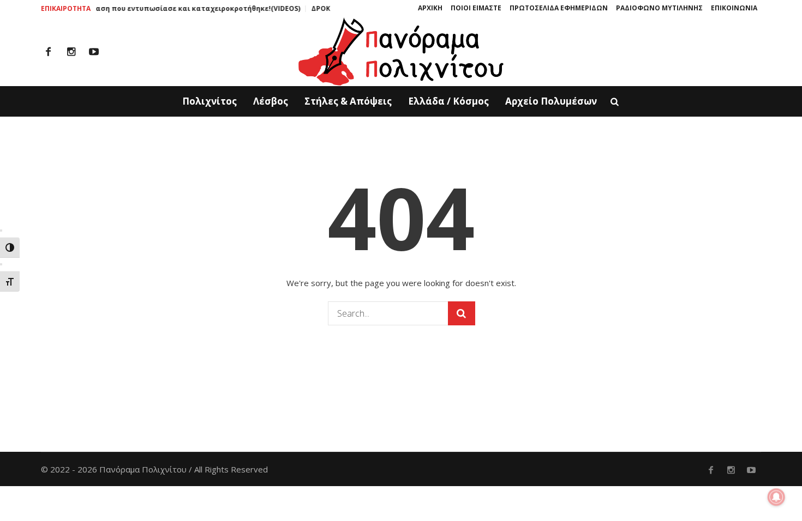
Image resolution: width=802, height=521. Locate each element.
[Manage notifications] (776, 497)
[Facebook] (48, 52)
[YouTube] (94, 52)
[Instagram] (71, 52)
